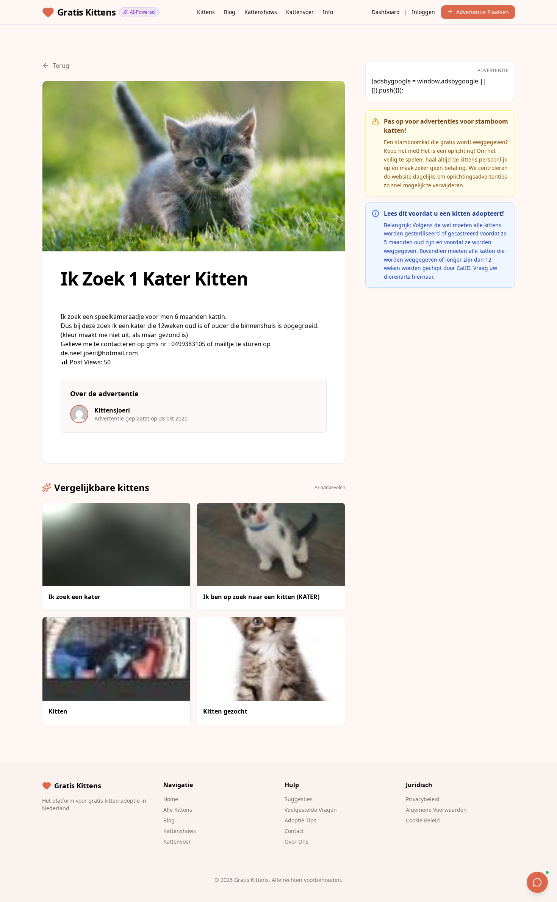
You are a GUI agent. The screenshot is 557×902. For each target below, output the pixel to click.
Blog (229, 12)
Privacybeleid (423, 799)
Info (328, 12)
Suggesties (299, 799)
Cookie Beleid (423, 820)
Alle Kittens (177, 809)
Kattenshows (260, 12)
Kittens (206, 12)
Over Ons (296, 841)
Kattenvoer (300, 12)
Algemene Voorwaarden (436, 809)
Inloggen (423, 12)
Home (170, 799)
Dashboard (386, 12)
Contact (294, 831)
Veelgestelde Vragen (311, 809)
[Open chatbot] (537, 882)
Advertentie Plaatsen (482, 12)
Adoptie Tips (300, 820)
